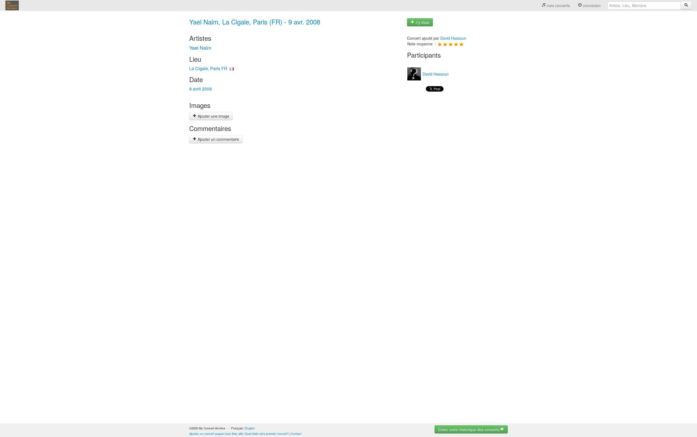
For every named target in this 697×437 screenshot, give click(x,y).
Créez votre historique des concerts (469, 429)
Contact (296, 433)
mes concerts (558, 5)
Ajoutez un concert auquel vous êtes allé (216, 433)
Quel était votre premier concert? (267, 433)
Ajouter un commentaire (218, 139)
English (250, 428)
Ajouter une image (213, 116)
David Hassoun (453, 38)
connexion (591, 5)
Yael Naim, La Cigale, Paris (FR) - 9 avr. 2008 (254, 21)
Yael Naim (200, 47)
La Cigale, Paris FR (208, 68)
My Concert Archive (12, 5)
